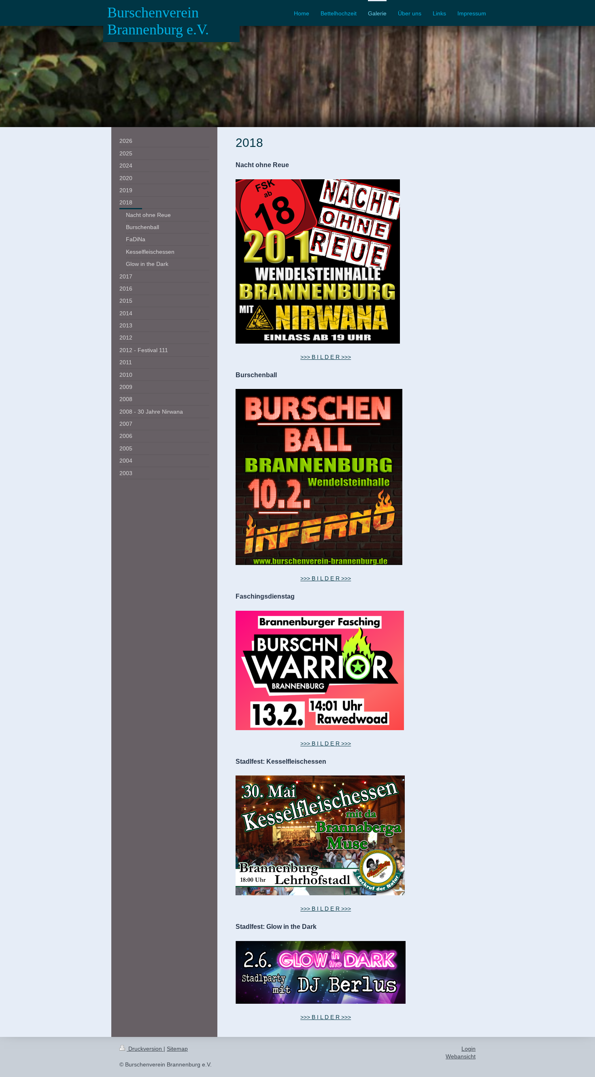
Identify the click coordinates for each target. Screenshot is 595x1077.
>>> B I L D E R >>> (325, 357)
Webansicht (461, 1056)
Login (468, 1048)
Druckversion (145, 1048)
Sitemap (177, 1048)
